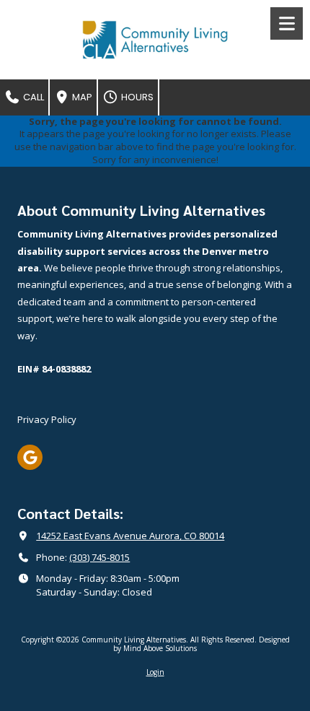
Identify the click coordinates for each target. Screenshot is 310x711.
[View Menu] (286, 23)
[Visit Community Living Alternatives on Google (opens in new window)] (30, 457)
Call (32, 97)
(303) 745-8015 (99, 557)
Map (81, 97)
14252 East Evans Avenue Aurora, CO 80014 (130, 535)
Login (155, 672)
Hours (136, 97)
